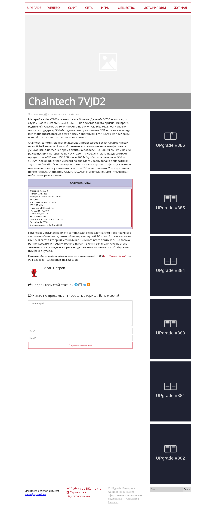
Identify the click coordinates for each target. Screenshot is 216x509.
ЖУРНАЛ (180, 8)
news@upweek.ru (35, 494)
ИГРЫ (105, 8)
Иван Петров (54, 268)
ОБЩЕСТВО (126, 8)
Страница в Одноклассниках (78, 494)
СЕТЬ (89, 8)
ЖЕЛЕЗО (54, 8)
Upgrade (34, 8)
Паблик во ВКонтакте (85, 488)
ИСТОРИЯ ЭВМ (155, 8)
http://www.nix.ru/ (114, 256)
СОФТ (72, 8)
